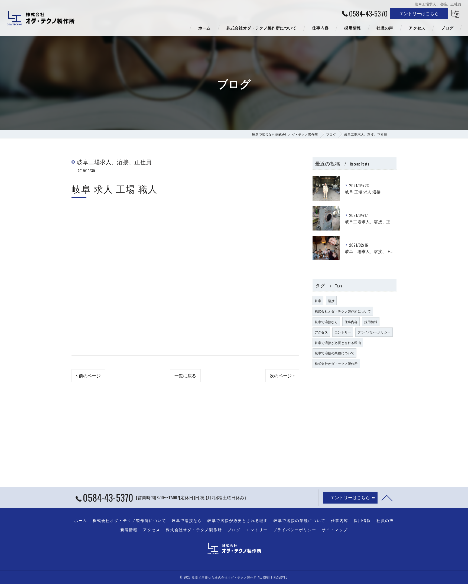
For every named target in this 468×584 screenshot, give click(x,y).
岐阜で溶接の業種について (334, 353)
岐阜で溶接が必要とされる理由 (338, 342)
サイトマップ (335, 529)
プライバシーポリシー (374, 332)
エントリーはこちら (419, 13)
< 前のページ (88, 375)
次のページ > (282, 375)
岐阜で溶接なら (326, 321)
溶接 (331, 300)
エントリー (342, 332)
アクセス (321, 332)
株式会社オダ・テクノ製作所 (336, 363)
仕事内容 (351, 321)
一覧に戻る (185, 375)
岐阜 (318, 300)
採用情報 (371, 321)
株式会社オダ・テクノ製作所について (343, 311)
